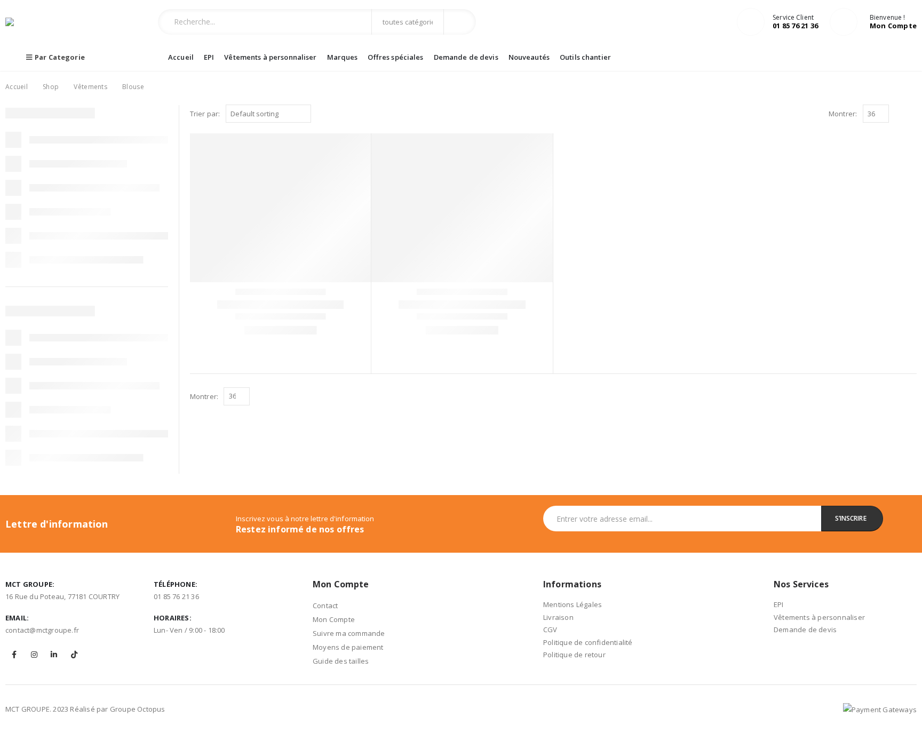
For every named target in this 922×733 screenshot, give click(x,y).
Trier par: (205, 113)
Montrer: (843, 113)
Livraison (558, 617)
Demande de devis (466, 57)
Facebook (14, 655)
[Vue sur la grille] (899, 114)
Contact (325, 605)
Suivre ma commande (349, 633)
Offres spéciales (395, 57)
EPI (209, 57)
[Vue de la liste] (912, 114)
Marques (342, 57)
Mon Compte (334, 619)
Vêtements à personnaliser (270, 57)
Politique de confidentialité (588, 642)
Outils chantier (585, 57)
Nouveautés (529, 57)
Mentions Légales (572, 604)
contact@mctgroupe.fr (42, 630)
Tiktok (74, 655)
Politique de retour (574, 654)
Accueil (181, 57)
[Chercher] (459, 22)
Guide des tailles (341, 661)
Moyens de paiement (348, 647)
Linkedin (54, 655)
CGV (550, 629)
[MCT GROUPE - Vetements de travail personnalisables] (26, 22)
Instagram (34, 655)
